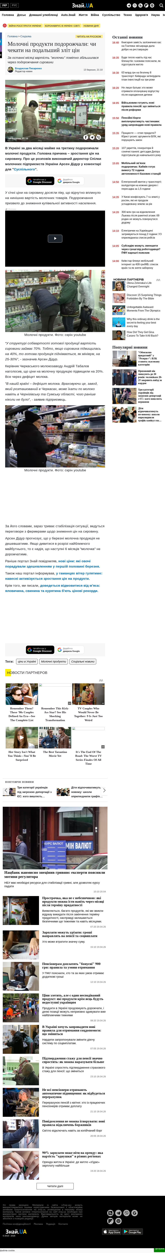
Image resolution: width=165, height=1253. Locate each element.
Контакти (63, 1224)
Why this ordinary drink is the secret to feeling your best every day (143, 323)
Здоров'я (141, 15)
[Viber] (135, 5)
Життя (83, 15)
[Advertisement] (55, 498)
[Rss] (140, 5)
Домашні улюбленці (43, 15)
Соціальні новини (82, 661)
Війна (95, 15)
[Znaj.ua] (82, 5)
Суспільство (111, 15)
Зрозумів (159, 1248)
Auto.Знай (68, 15)
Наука (155, 15)
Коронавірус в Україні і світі (62, 26)
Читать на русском (89, 36)
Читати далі (55, 1186)
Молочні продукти (53, 661)
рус (14, 5)
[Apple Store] (112, 1231)
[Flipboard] (146, 5)
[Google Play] (132, 1231)
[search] (161, 5)
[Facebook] (85, 137)
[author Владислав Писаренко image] (11, 70)
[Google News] (134, 1213)
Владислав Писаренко (28, 68)
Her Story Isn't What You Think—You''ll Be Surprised (22, 755)
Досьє (21, 15)
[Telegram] (129, 5)
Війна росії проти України (25, 26)
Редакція (50, 1224)
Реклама (38, 1224)
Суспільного (24, 169)
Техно (127, 15)
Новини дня (91, 26)
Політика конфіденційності (17, 1224)
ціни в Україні (27, 661)
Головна (8, 15)
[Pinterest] (152, 5)
